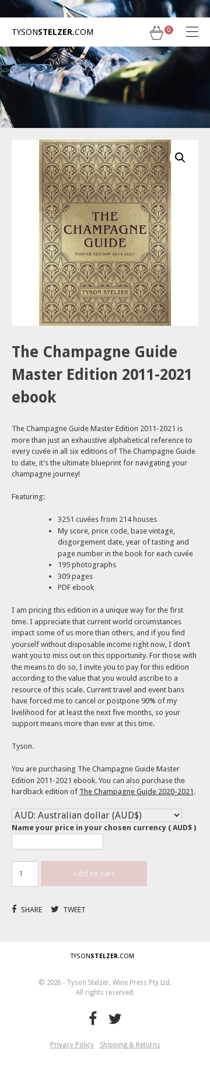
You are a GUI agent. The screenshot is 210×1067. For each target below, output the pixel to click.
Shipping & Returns (130, 1045)
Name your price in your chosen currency (104, 827)
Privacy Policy (72, 1045)
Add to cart (93, 873)
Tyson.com (52, 32)
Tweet (73, 909)
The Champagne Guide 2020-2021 (136, 791)
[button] (180, 157)
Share (30, 909)
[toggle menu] (183, 32)
